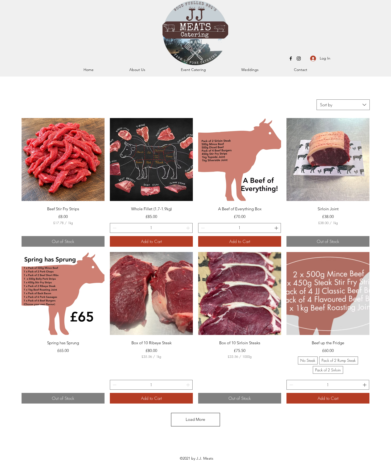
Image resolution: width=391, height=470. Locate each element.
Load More (195, 419)
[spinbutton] (151, 228)
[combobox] (343, 104)
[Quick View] (63, 159)
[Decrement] (114, 228)
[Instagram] (298, 58)
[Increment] (188, 228)
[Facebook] (290, 58)
